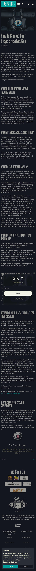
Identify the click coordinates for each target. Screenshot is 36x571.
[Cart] (33, 4)
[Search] (29, 4)
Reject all (25, 566)
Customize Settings (10, 562)
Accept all (10, 566)
